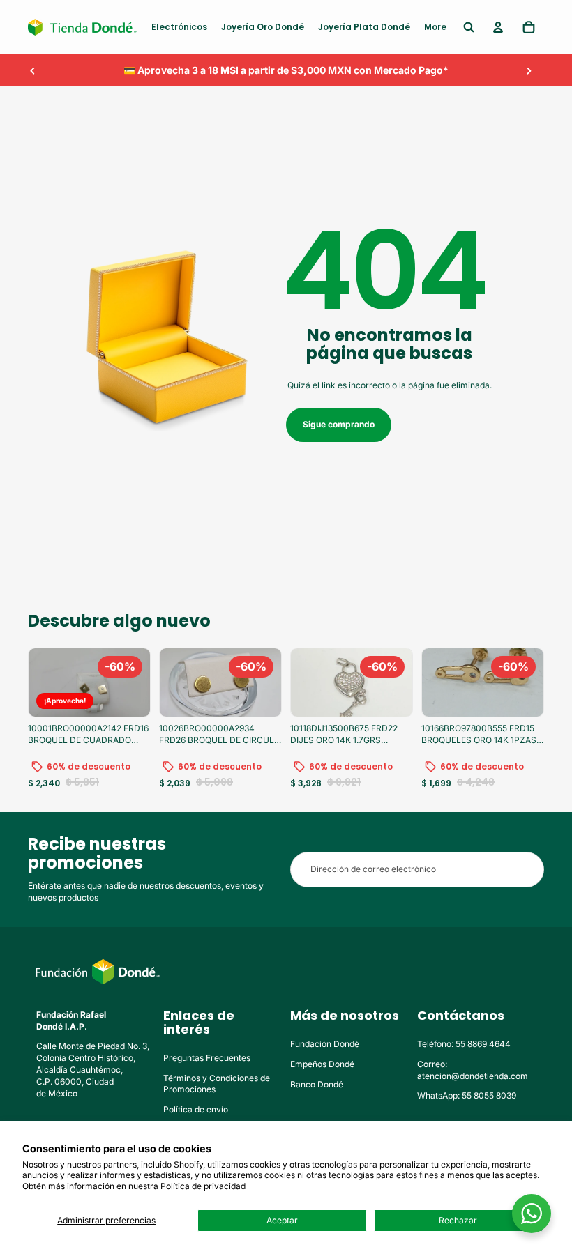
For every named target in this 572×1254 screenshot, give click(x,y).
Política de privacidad (203, 1186)
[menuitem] (179, 27)
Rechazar (458, 1220)
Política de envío (195, 1109)
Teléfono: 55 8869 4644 (464, 1044)
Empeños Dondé (322, 1064)
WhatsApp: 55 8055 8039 (466, 1095)
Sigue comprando (339, 424)
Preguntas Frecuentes (206, 1058)
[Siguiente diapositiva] (528, 70)
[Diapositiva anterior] (32, 70)
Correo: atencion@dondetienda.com (472, 1070)
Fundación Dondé (324, 1044)
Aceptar (282, 1220)
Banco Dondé (316, 1084)
